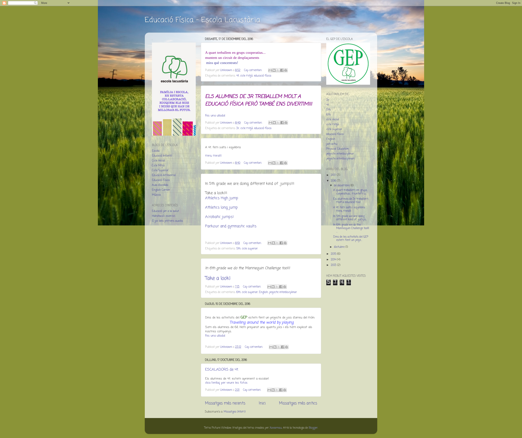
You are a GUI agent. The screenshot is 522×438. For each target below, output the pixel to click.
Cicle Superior (160, 170)
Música (156, 195)
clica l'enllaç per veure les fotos (226, 383)
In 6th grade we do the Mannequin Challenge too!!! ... (351, 228)
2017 (334, 175)
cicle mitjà (246, 76)
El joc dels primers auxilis (167, 221)
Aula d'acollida (160, 185)
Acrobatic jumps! (219, 217)
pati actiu (331, 144)
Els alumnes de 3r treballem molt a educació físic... (350, 200)
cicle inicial (332, 119)
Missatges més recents (225, 403)
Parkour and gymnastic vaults (231, 226)
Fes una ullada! (215, 115)
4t (237, 76)
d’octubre (339, 247)
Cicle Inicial (158, 161)
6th (238, 292)
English (263, 292)
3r (237, 128)
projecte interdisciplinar (283, 292)
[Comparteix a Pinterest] (286, 70)
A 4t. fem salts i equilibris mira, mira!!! (349, 209)
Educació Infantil (162, 156)
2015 (334, 254)
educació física (262, 76)
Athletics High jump (221, 198)
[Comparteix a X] (278, 70)
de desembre (342, 185)
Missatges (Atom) (235, 412)
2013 (334, 265)
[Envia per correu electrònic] (270, 70)
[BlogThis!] (274, 70)
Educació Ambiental (164, 175)
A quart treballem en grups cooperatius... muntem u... (350, 192)
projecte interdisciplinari (340, 159)
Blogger (313, 428)
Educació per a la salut (165, 211)
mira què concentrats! (221, 63)
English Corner (161, 190)
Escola (155, 151)
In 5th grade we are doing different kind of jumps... (350, 218)
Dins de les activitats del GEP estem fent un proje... (350, 238)
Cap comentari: (253, 70)
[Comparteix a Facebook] (282, 70)
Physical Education (337, 149)
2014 (334, 260)
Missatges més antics (298, 403)
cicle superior (250, 249)
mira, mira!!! (213, 156)
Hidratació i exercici (163, 216)
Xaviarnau (276, 428)
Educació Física (161, 180)
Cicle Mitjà (158, 166)
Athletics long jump (221, 207)
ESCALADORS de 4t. (222, 369)
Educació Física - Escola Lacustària (202, 20)
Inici (262, 403)
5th (238, 249)
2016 (334, 181)
